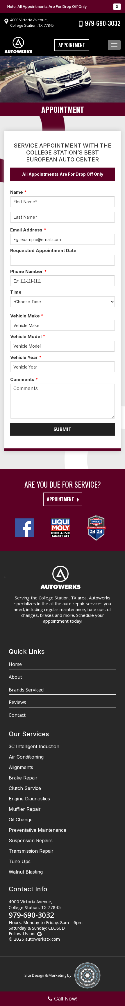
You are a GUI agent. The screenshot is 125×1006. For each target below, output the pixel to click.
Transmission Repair (31, 851)
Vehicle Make (26, 316)
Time (16, 292)
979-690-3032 (103, 23)
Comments (24, 379)
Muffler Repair (25, 809)
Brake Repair (23, 778)
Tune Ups (20, 861)
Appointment (71, 45)
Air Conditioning (26, 757)
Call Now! (66, 999)
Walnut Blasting (26, 872)
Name (18, 192)
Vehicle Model (27, 336)
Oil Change (21, 819)
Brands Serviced (26, 690)
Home (15, 664)
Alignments (21, 767)
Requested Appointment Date (43, 250)
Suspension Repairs (31, 840)
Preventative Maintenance (37, 830)
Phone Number (28, 271)
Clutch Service (25, 788)
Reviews (17, 702)
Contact (17, 715)
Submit (62, 429)
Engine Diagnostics (29, 799)
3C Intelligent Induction (34, 746)
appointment (60, 499)
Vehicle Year (25, 357)
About (15, 677)
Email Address (28, 230)
